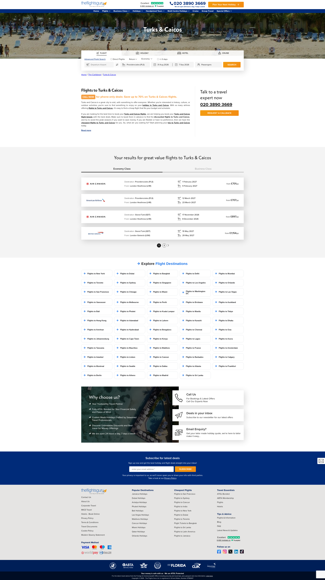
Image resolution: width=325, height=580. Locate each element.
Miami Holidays (138, 527)
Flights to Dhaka (224, 320)
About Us (85, 501)
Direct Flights (119, 59)
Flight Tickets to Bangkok (185, 523)
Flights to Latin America (184, 531)
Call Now (88, 97)
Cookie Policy (87, 530)
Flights (220, 502)
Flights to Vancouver (95, 302)
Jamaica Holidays (139, 493)
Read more (86, 130)
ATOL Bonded (223, 493)
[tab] (101, 53)
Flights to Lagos (191, 338)
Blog (219, 522)
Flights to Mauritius (127, 347)
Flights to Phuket (126, 311)
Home (96, 11)
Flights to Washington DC (193, 292)
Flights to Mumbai (225, 273)
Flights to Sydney (126, 282)
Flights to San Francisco (96, 291)
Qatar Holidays (138, 531)
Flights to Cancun (159, 357)
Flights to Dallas (158, 366)
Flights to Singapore (160, 282)
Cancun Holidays (139, 523)
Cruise (196, 11)
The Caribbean (94, 74)
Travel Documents (89, 526)
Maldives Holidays (140, 519)
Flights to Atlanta (191, 366)
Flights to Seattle (126, 366)
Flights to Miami (158, 291)
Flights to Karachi (192, 320)
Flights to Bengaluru (160, 329)
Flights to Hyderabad (128, 329)
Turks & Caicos (109, 74)
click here (209, 576)
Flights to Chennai (192, 329)
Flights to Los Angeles (194, 282)
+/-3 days (163, 59)
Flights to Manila (191, 311)
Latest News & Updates (227, 530)
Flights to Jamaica (182, 535)
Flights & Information (226, 517)
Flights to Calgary (224, 357)
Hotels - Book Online (90, 514)
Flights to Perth (158, 302)
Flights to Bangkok (159, 273)
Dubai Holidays (138, 498)
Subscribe (185, 469)
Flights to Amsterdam (226, 347)
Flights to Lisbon (126, 357)
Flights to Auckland (225, 302)
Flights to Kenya (158, 338)
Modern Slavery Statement (93, 534)
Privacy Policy (170, 478)
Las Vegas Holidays (140, 514)
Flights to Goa (223, 329)
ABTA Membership (225, 498)
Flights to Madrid (158, 375)
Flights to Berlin (93, 375)
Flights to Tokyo (224, 311)
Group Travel (208, 11)
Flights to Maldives (159, 347)
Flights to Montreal (94, 366)
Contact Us (86, 497)
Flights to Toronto (93, 282)
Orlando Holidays (139, 535)
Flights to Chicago (126, 291)
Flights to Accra (224, 338)
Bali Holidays (137, 510)
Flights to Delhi (190, 273)
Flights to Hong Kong (95, 320)
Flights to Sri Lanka (192, 375)
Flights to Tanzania (94, 347)
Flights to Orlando (225, 282)
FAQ (219, 526)
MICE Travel (86, 509)
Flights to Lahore (158, 320)
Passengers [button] (206, 64)
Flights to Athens (126, 375)
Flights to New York (94, 273)
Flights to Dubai (125, 273)
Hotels (220, 506)
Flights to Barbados (192, 357)
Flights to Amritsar (94, 329)
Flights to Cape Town (128, 338)
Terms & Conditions (89, 522)
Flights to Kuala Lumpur (162, 311)
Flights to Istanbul (93, 357)
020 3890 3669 (216, 104)
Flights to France (191, 347)
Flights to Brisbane (192, 302)
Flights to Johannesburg (96, 338)
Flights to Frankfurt (225, 366)
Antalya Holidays (139, 502)
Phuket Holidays (139, 506)
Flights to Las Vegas (226, 291)
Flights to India (180, 506)
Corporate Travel (88, 505)
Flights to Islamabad (127, 320)
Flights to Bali (92, 311)
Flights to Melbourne (128, 302)
